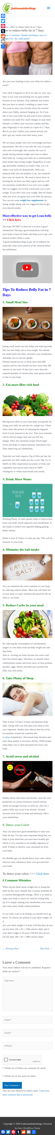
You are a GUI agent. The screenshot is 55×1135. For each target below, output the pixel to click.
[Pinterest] (3, 26)
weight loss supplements (32, 200)
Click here (14, 219)
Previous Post (10, 948)
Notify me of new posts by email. (20, 1076)
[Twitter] (3, 21)
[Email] (3, 41)
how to (43, 35)
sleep (7, 737)
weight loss (8, 38)
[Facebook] (3, 15)
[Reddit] (3, 36)
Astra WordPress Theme (29, 1128)
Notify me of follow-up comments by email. (25, 1068)
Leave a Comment (11, 35)
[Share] (3, 46)
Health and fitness (29, 35)
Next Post (46, 948)
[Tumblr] (3, 31)
